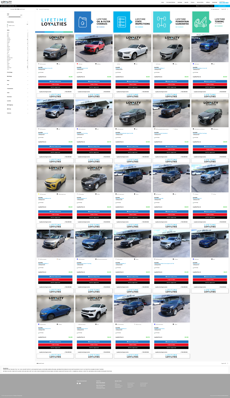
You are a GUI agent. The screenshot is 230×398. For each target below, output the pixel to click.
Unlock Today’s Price (55, 81)
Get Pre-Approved (55, 87)
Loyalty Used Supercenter (45, 91)
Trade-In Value (55, 84)
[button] (73, 48)
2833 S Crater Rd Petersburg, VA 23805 (205, 6)
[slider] (8, 17)
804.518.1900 (224, 2)
